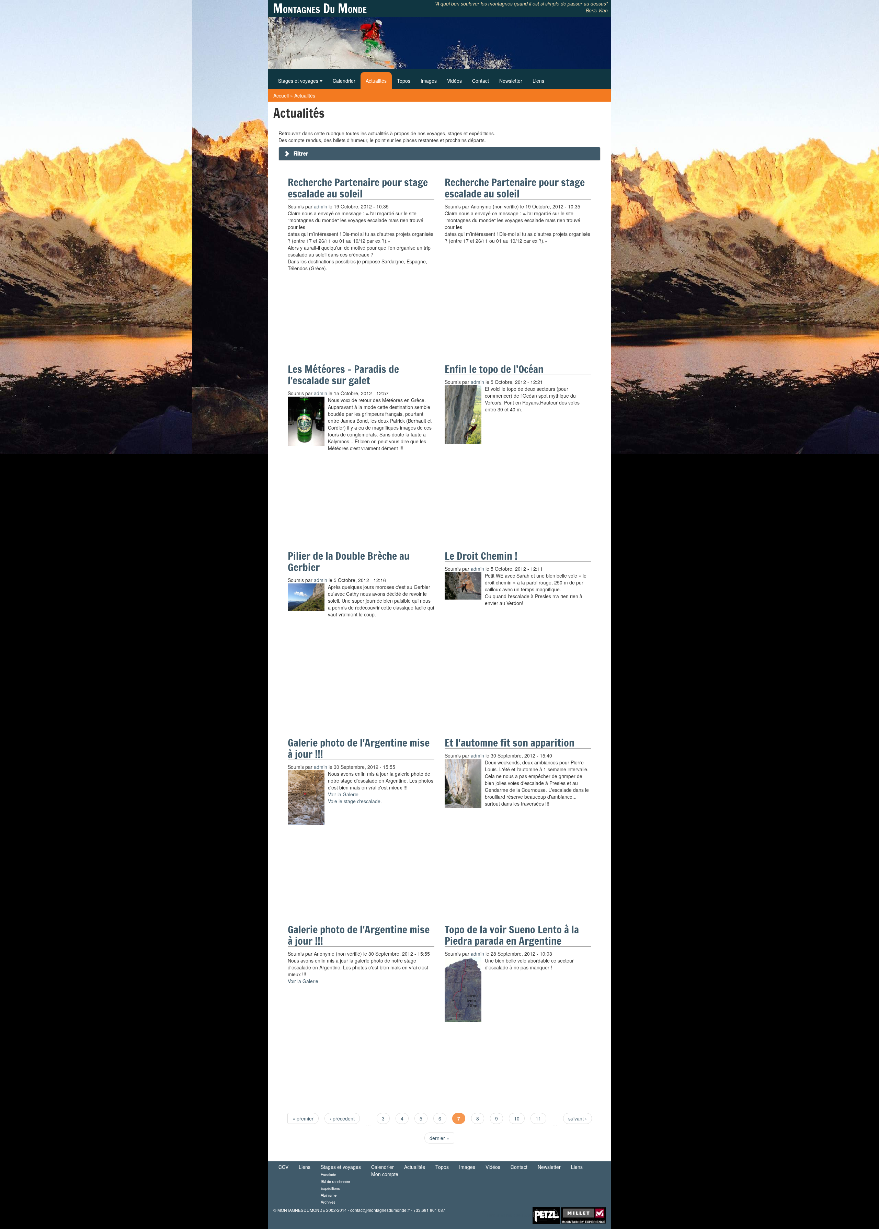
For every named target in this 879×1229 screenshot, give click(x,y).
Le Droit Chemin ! (481, 555)
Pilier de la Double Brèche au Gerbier (349, 561)
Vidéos (454, 80)
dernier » (439, 1138)
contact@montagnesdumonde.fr (380, 1210)
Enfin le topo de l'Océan (494, 369)
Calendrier (344, 80)
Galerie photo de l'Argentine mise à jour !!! (359, 748)
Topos (403, 80)
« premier (303, 1118)
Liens (538, 80)
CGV (283, 1166)
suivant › (577, 1118)
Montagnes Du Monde (320, 8)
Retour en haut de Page (509, 1215)
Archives (328, 1202)
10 (517, 1118)
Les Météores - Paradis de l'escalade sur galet (343, 375)
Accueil (281, 95)
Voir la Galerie (343, 794)
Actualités (376, 80)
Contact (480, 80)
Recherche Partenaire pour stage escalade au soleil (358, 188)
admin (320, 206)
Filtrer (301, 154)
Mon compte (384, 1174)
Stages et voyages (299, 80)
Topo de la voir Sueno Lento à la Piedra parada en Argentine (512, 935)
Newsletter (510, 80)
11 (538, 1118)
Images (429, 80)
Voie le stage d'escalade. (355, 801)
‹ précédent (342, 1118)
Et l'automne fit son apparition (509, 742)
